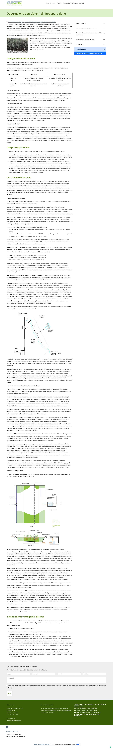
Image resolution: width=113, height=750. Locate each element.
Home (47, 3)
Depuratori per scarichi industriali (86, 28)
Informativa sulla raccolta (41, 744)
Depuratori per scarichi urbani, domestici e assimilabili (89, 34)
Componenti (79, 44)
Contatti (81, 3)
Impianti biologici (81, 23)
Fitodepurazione (81, 49)
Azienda (52, 3)
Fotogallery (75, 3)
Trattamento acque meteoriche (85, 39)
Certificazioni (66, 3)
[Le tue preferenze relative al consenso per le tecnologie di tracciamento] (110, 747)
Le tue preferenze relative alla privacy (63, 744)
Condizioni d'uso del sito (12, 731)
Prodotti (59, 3)
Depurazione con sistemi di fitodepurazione (89, 53)
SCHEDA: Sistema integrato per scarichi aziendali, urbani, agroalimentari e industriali (32, 22)
